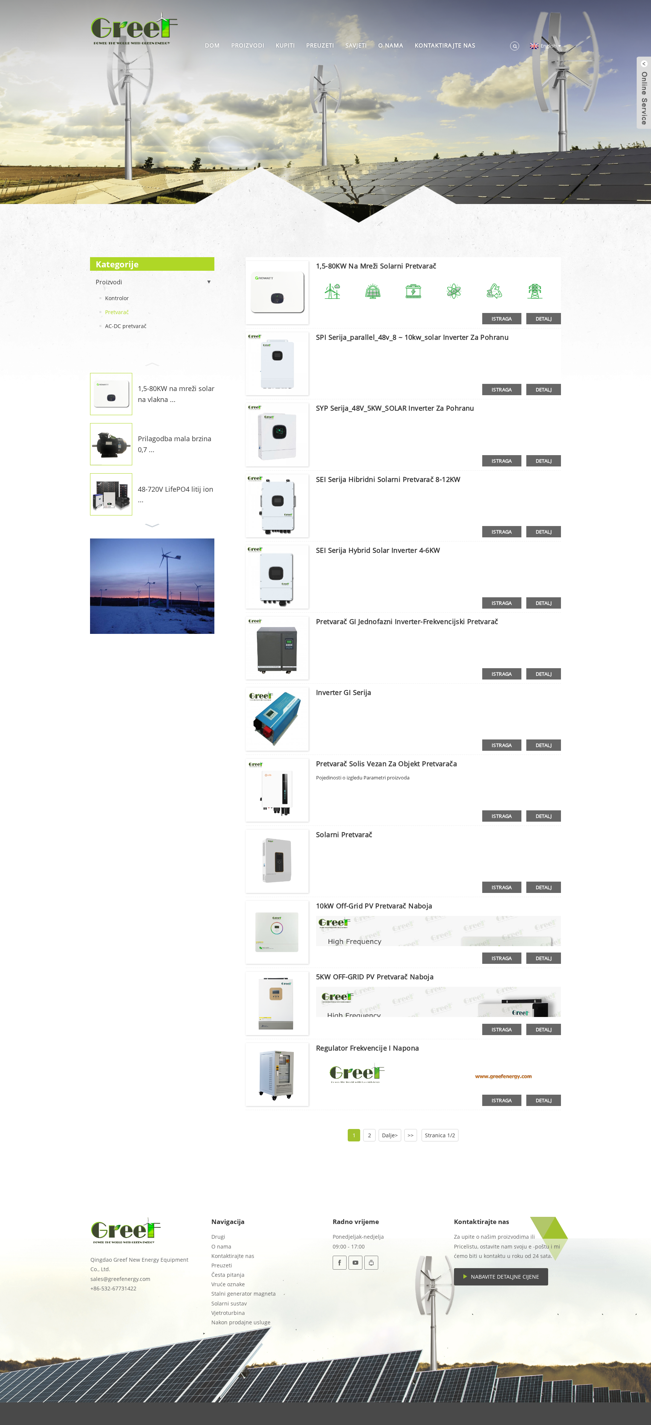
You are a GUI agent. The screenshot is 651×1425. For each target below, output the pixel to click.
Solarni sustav (229, 1303)
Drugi (218, 1236)
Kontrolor (117, 298)
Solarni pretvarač (344, 834)
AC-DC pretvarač (126, 326)
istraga (502, 318)
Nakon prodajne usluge (240, 1322)
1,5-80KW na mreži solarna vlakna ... (176, 394)
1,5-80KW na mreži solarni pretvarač (376, 265)
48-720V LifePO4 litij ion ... (175, 495)
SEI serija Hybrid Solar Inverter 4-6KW (378, 550)
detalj (544, 318)
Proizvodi (247, 45)
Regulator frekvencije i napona (367, 1047)
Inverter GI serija (343, 692)
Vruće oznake (228, 1284)
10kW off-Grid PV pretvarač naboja (374, 905)
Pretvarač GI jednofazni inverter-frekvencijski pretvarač (407, 621)
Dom (212, 45)
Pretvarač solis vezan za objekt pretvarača (386, 763)
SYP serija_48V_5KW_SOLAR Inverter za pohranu (395, 408)
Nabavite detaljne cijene (505, 1276)
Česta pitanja (228, 1274)
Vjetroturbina (228, 1312)
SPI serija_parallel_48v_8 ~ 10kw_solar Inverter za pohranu (412, 337)
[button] (152, 363)
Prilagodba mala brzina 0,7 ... (174, 444)
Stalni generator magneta (243, 1293)
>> (411, 1135)
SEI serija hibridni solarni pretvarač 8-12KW (388, 479)
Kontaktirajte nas (445, 45)
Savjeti (356, 45)
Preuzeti (320, 45)
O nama (390, 45)
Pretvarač (117, 312)
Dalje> (390, 1135)
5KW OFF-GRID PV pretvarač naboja (375, 976)
